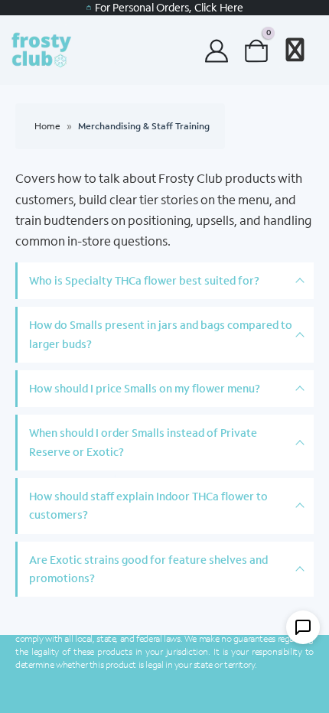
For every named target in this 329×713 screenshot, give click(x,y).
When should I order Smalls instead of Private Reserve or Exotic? (143, 441)
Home (47, 126)
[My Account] (216, 50)
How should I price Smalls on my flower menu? (144, 388)
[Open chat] (303, 627)
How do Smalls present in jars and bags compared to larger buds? (160, 333)
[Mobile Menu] (295, 50)
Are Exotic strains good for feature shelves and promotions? (148, 568)
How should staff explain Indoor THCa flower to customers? (148, 505)
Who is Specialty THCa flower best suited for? (144, 280)
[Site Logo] (49, 49)
